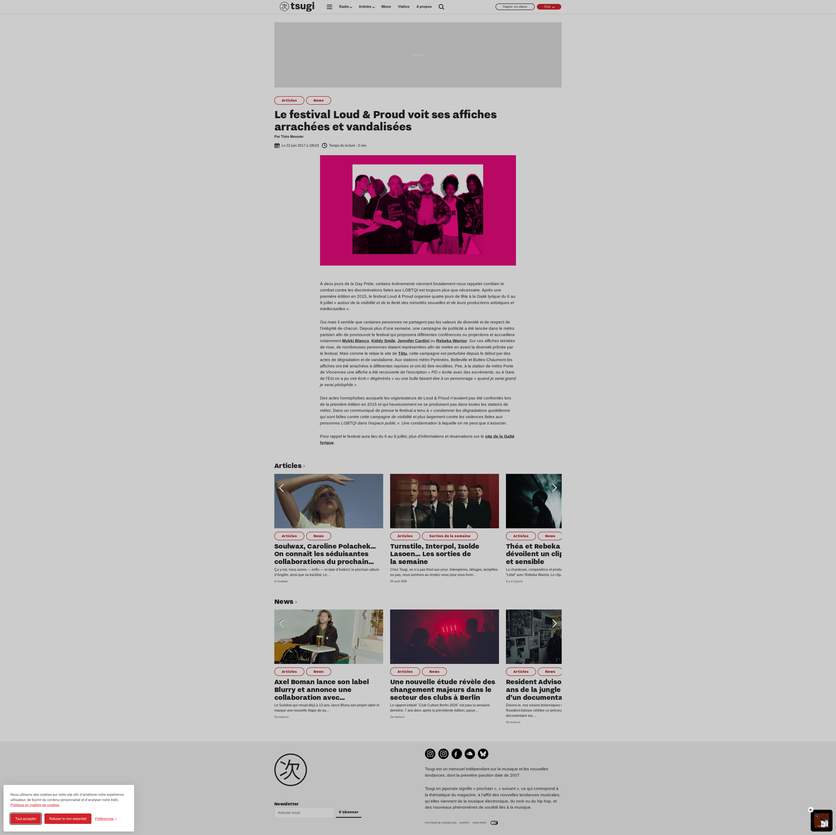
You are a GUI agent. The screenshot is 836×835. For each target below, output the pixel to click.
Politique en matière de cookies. (35, 804)
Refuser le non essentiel (68, 818)
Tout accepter (25, 818)
